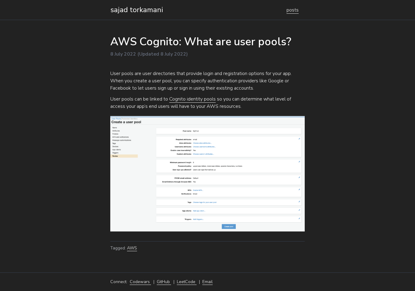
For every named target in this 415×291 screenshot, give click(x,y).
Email (207, 282)
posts (292, 10)
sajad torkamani (136, 10)
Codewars (140, 282)
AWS (132, 248)
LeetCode (187, 282)
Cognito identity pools (192, 99)
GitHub (164, 282)
